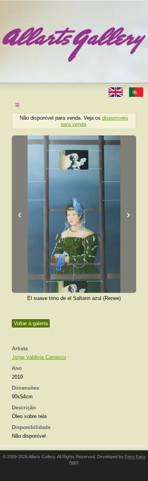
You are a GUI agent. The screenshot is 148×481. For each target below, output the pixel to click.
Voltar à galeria (31, 323)
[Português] (136, 91)
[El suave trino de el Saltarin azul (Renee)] (74, 214)
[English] (116, 91)
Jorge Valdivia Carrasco (39, 357)
